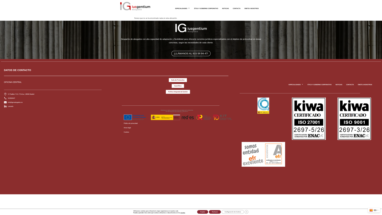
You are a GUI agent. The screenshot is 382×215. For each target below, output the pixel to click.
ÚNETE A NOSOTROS (251, 8)
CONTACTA (236, 8)
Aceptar (202, 212)
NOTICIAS (225, 8)
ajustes (182, 213)
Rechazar (215, 212)
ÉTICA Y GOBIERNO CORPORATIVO (206, 8)
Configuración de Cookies (233, 212)
